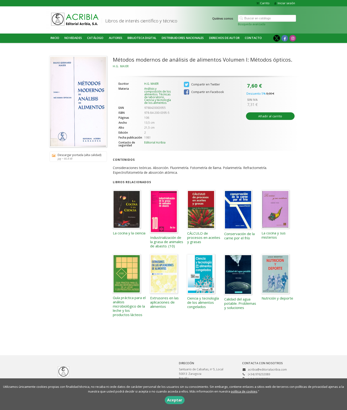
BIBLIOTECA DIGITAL (142, 38)
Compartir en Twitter (205, 84)
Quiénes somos (222, 19)
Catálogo (95, 38)
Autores (115, 38)
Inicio (55, 38)
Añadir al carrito (270, 116)
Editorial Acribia (154, 142)
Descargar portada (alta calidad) (79, 156)
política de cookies (244, 391)
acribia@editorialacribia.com (267, 370)
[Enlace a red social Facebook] (284, 38)
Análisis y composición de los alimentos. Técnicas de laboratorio (157, 93)
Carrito (265, 3)
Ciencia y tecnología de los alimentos (157, 101)
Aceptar (174, 400)
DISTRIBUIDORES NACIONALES (183, 38)
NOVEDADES (73, 38)
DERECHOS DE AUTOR (224, 38)
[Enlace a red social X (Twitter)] (276, 38)
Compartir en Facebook (207, 92)
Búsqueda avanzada (251, 24)
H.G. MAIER (121, 66)
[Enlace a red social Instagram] (292, 38)
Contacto (253, 38)
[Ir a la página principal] (75, 19)
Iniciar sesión (286, 3)
